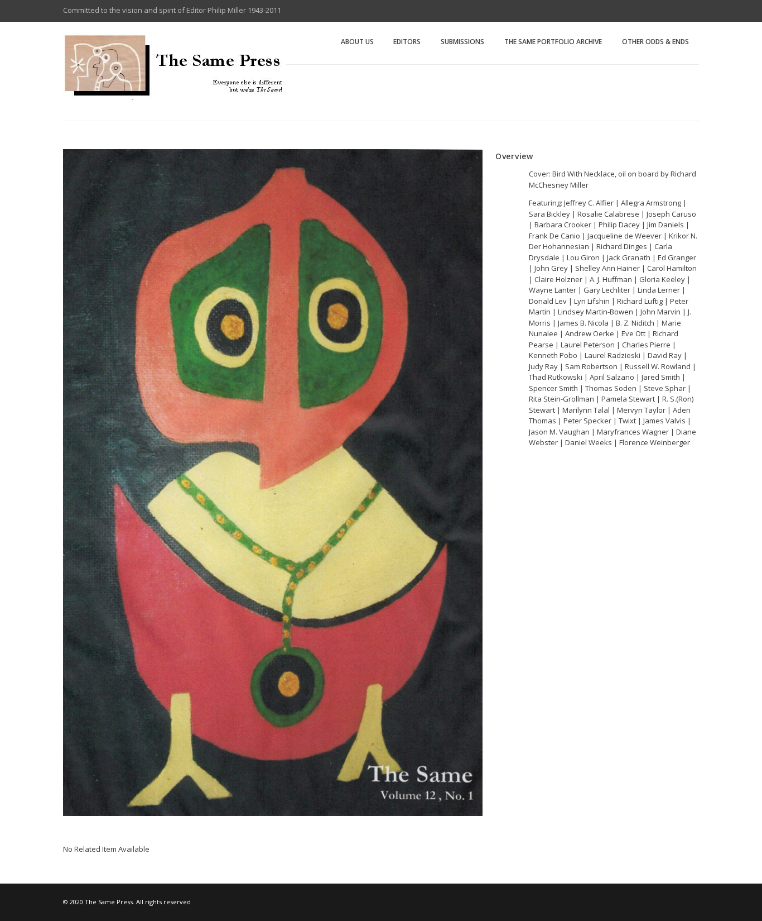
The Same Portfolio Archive (553, 41)
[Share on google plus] (528, 491)
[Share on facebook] (501, 491)
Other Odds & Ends (655, 41)
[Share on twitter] (514, 491)
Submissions (462, 41)
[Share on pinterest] (542, 491)
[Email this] (556, 491)
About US (357, 41)
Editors (407, 41)
